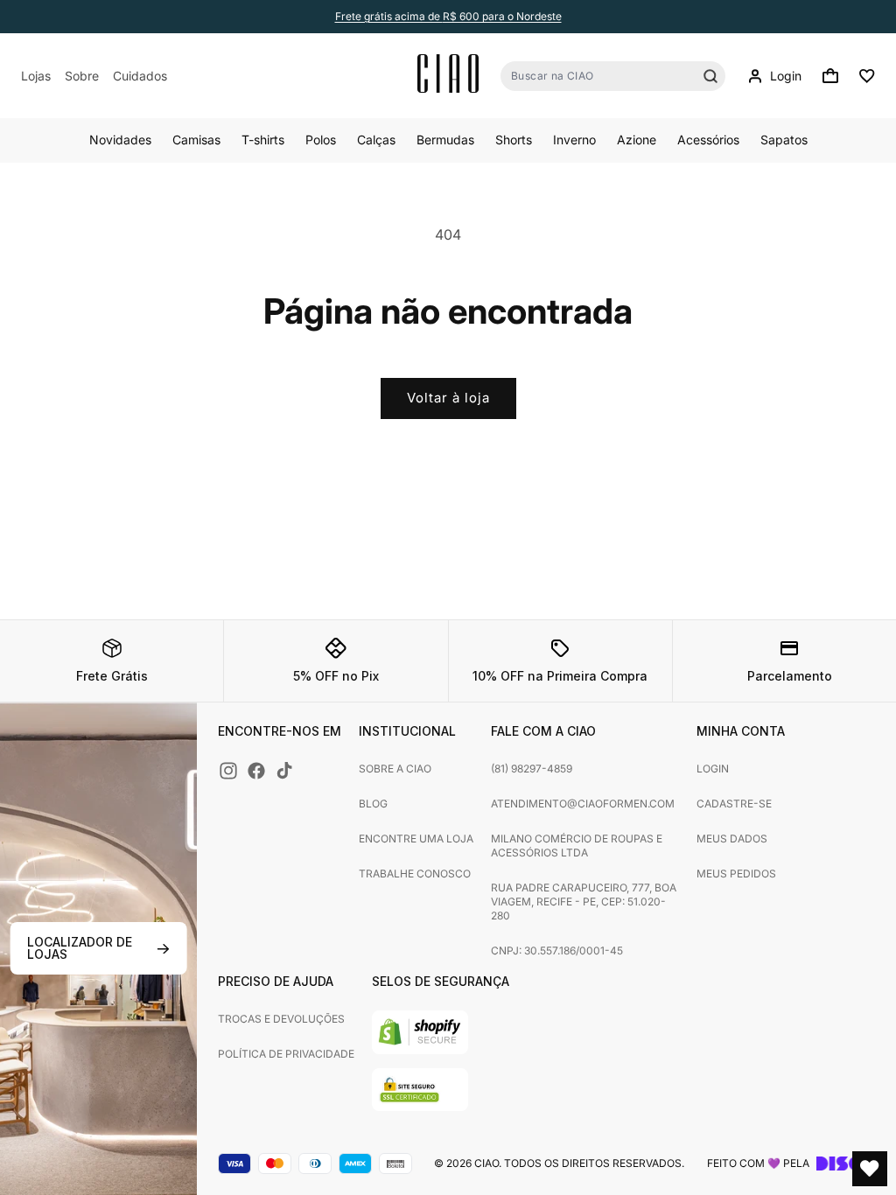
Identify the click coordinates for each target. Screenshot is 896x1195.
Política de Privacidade (286, 1053)
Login (712, 768)
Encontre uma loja (416, 838)
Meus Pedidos (736, 873)
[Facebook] (256, 770)
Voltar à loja (448, 397)
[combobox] (612, 76)
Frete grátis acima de (448, 16)
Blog (373, 803)
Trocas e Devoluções (281, 1018)
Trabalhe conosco (415, 873)
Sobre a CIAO (395, 768)
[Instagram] (228, 770)
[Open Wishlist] (869, 1168)
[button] (830, 76)
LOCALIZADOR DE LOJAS (79, 947)
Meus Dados (731, 838)
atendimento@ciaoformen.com (583, 803)
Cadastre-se (734, 803)
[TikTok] (284, 770)
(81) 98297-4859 (531, 768)
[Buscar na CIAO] (710, 76)
